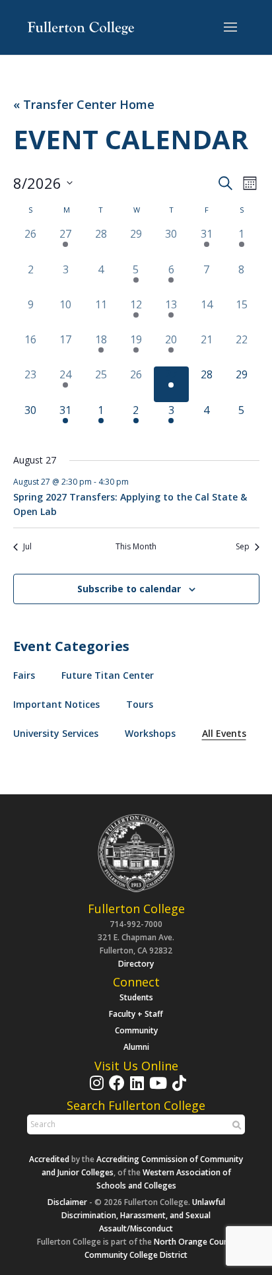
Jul (27, 546)
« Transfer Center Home (83, 104)
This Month (136, 546)
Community (136, 1030)
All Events (224, 733)
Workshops (150, 733)
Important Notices (56, 704)
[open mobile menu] (230, 28)
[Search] (235, 1125)
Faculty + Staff (136, 1013)
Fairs (24, 675)
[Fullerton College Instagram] (95, 1089)
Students (136, 997)
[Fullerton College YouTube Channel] (156, 1089)
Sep (243, 546)
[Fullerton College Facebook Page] (115, 1089)
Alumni (136, 1046)
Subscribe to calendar (129, 588)
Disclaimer (67, 1202)
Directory (136, 963)
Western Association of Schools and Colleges (163, 1179)
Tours (139, 704)
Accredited (49, 1159)
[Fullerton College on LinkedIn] (135, 1089)
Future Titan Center (107, 675)
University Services (55, 733)
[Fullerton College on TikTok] (177, 1089)
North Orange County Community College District (160, 1248)
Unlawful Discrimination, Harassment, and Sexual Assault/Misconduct (143, 1215)
